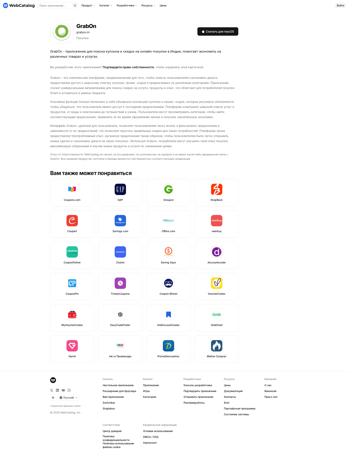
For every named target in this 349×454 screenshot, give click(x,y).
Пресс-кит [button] (271, 396)
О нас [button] (268, 385)
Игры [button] (146, 391)
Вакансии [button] (270, 391)
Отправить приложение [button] (198, 396)
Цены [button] (227, 385)
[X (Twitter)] (51, 390)
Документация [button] (233, 391)
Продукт (86, 5)
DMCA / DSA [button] (151, 436)
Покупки (82, 38)
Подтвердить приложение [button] (200, 391)
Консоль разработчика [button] (198, 385)
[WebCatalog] (53, 380)
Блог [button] (227, 402)
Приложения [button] (151, 385)
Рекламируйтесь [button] (194, 402)
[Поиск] (74, 5)
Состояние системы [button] (236, 414)
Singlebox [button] (109, 408)
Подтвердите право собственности (128, 67)
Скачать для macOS (220, 31)
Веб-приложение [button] (113, 396)
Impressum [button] (150, 442)
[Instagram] (69, 390)
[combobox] (68, 398)
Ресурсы (147, 5)
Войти (340, 5)
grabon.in (82, 32)
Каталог (104, 5)
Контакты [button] (230, 396)
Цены (163, 5)
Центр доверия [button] (112, 431)
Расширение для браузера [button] (119, 391)
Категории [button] (149, 396)
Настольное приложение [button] (118, 385)
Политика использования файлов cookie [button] (118, 445)
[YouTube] (63, 390)
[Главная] (19, 5)
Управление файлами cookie (65, 406)
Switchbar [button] (109, 402)
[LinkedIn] (57, 390)
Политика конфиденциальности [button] (116, 438)
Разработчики (125, 5)
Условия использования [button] (158, 431)
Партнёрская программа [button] (239, 408)
